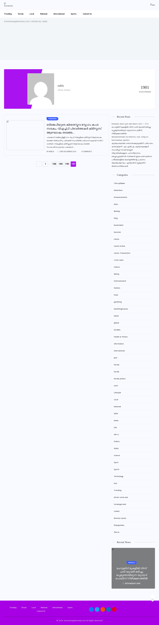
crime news (118, 260)
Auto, (116, 204)
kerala (116, 372)
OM (115, 428)
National (43, 14)
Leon (116, 386)
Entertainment (120, 281)
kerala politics (120, 379)
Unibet (117, 511)
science (117, 456)
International (59, 14)
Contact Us (87, 14)
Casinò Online (119, 246)
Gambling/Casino (121, 309)
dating (116, 274)
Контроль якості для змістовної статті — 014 (130, 124)
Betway (117, 211)
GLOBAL (117, 330)
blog (116, 218)
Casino (116, 239)
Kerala (20, 14)
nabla (51, 151)
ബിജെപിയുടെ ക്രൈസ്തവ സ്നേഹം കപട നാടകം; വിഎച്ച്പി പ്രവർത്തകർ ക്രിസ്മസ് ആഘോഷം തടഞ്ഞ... (74, 128)
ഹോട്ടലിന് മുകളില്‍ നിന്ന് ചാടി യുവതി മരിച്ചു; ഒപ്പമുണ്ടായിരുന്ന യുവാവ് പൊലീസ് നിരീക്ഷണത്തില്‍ (131, 130)
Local (32, 14)
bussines (117, 232)
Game (116, 316)
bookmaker (119, 225)
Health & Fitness (121, 337)
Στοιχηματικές (119, 525)
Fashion (117, 288)
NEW (116, 414)
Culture (117, 267)
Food (116, 295)
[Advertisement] (79, 40)
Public (116, 449)
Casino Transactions (122, 253)
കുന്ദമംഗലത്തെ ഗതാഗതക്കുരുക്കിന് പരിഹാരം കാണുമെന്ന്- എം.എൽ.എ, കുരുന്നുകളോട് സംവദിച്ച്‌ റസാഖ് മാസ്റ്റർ (132, 146)
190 (67, 164)
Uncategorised (120, 504)
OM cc (116, 435)
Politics (117, 442)
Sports (73, 14)
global (116, 323)
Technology (118, 476)
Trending (8, 14)
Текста (116, 532)
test (115, 483)
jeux (115, 358)
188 (54, 164)
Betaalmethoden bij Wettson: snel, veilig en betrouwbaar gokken (130, 138)
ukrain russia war (121, 497)
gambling (118, 302)
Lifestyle (117, 393)
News (116, 421)
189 (61, 164)
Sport (116, 462)
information (119, 344)
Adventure (118, 190)
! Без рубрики (119, 183)
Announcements (120, 197)
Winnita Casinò (120, 518)
